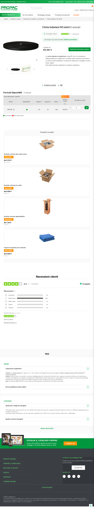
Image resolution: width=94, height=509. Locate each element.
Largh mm (47, 101)
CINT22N (9, 109)
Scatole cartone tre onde (13, 185)
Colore (56, 101)
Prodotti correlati (50, 85)
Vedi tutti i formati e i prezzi (79, 49)
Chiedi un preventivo (70, 39)
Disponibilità (26, 101)
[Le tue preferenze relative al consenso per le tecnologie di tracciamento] (91, 506)
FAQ (75, 1)
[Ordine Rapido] (83, 7)
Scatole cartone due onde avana (15, 154)
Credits (34, 501)
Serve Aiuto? (69, 1)
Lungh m (38, 101)
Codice (11, 101)
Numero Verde (85, 1)
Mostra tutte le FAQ (47, 428)
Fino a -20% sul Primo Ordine (57, 1)
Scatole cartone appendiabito (14, 216)
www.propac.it (17, 373)
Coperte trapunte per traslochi (15, 247)
